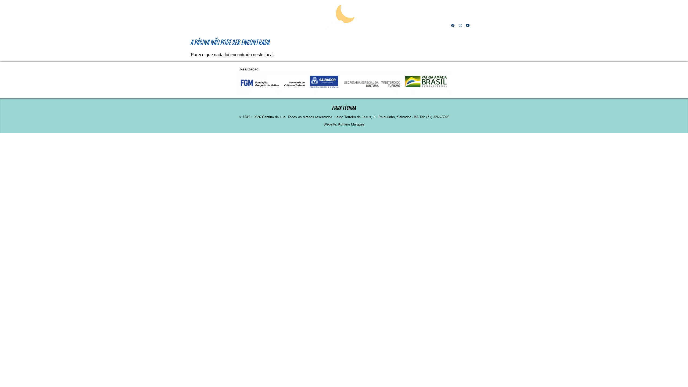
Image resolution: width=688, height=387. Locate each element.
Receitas (391, 25)
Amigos (413, 25)
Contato (435, 25)
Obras (369, 25)
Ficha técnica (344, 108)
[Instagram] (460, 25)
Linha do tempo (271, 25)
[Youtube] (468, 25)
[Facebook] (453, 25)
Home (221, 25)
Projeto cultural (305, 25)
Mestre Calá (242, 25)
